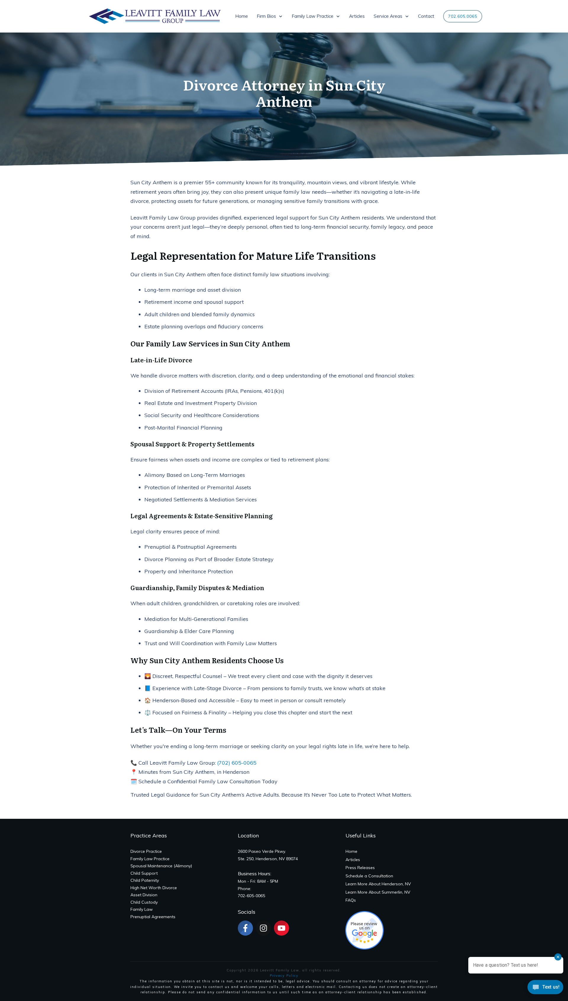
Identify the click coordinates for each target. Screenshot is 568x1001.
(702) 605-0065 (236, 762)
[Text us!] (545, 988)
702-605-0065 (251, 895)
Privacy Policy (284, 975)
